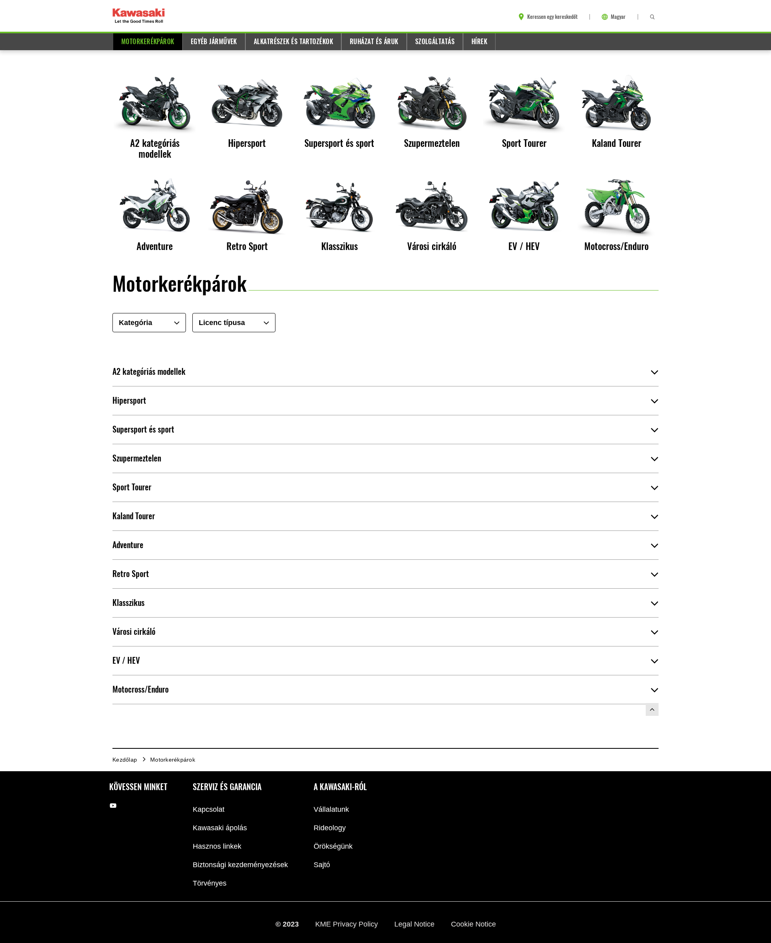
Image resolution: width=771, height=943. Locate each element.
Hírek (479, 41)
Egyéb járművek (214, 41)
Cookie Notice (473, 924)
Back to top (652, 709)
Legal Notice (415, 924)
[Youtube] (113, 805)
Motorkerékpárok (147, 41)
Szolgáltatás (435, 41)
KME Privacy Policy (347, 924)
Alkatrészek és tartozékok (293, 41)
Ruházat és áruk (374, 41)
